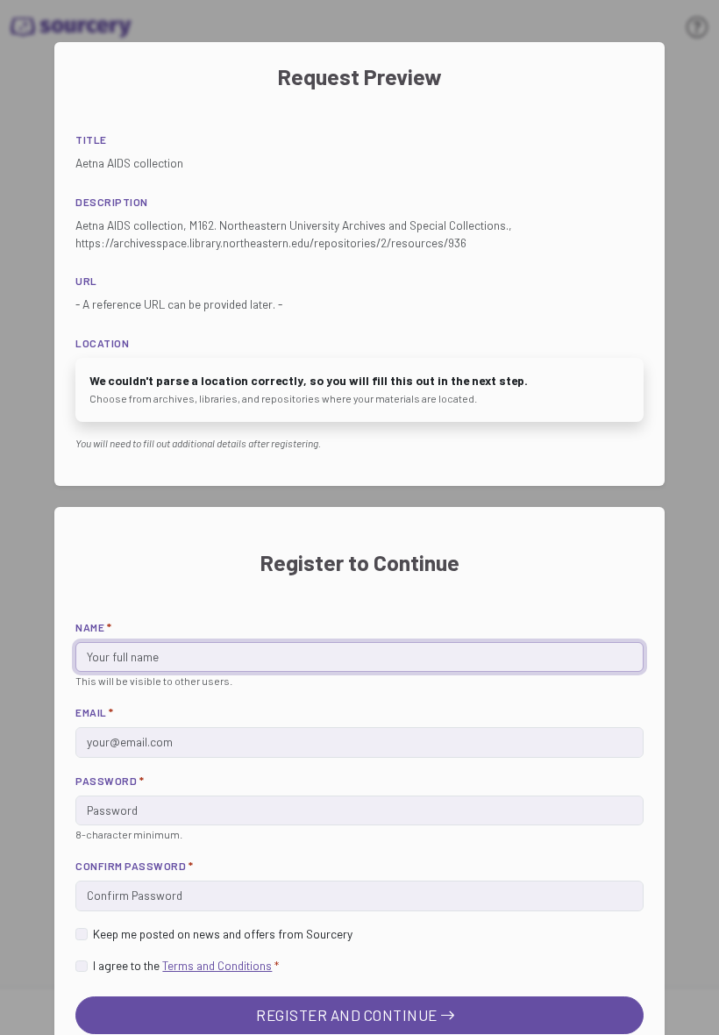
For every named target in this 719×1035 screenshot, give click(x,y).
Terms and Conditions (217, 965)
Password (109, 780)
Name (93, 627)
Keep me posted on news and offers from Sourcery (222, 933)
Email (94, 712)
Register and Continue (348, 1015)
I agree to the (186, 965)
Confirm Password (134, 866)
